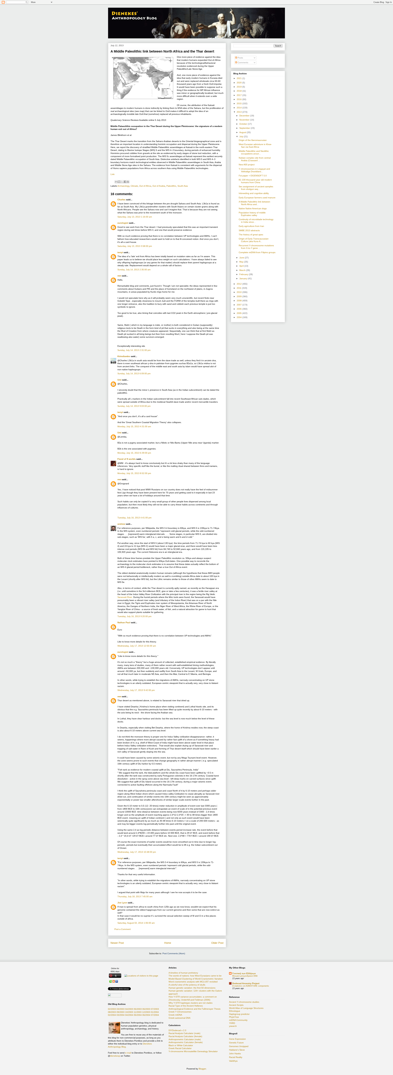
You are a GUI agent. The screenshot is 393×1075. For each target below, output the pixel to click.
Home (167, 942)
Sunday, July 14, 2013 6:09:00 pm (134, 373)
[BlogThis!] (119, 181)
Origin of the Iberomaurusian (253, 140)
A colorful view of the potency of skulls (187, 985)
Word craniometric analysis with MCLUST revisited (193, 981)
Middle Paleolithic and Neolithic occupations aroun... (254, 152)
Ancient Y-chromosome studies (244, 1002)
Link (113, 174)
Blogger (202, 1068)
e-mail (128, 1053)
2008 (239, 300)
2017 (239, 95)
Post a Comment (122, 929)
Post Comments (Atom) (173, 953)
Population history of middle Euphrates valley (252, 213)
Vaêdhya (233, 1061)
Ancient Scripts (236, 1005)
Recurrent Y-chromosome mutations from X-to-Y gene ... (256, 246)
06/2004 (146, 1015)
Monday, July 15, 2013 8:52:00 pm (134, 473)
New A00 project (247, 164)
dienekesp (115, 1056)
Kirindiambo (123, 356)
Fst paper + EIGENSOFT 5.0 (253, 175)
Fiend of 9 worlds (126, 459)
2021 (239, 78)
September (245, 128)
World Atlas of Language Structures (246, 1008)
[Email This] (116, 181)
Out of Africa (145, 186)
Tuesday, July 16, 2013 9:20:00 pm (134, 616)
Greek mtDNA (175, 1015)
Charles (121, 199)
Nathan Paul (123, 622)
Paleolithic (171, 186)
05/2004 (138, 1015)
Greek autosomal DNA (179, 1018)
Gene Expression (237, 1039)
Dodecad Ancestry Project (245, 983)
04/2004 (129, 1015)
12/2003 (146, 1012)
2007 (239, 304)
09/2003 (121, 1012)
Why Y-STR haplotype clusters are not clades (190, 1003)
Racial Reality (235, 1057)
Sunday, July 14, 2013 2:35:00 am (134, 269)
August (243, 132)
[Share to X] (122, 181)
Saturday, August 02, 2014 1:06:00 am (136, 923)
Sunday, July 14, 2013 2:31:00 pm (134, 350)
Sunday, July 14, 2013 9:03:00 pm (134, 406)
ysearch (233, 1026)
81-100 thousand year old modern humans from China (255, 181)
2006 (239, 309)
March (242, 270)
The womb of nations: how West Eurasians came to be (195, 975)
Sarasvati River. (125, 597)
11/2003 (138, 1012)
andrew (121, 524)
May (241, 261)
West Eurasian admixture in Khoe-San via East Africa (255, 145)
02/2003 (112, 1009)
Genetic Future (236, 1042)
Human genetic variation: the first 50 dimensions (192, 988)
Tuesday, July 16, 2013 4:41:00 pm (134, 517)
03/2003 (121, 1009)
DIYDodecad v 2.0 (177, 1030)
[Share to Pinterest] (127, 181)
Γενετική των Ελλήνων (244, 973)
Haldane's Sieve (237, 1050)
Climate (134, 186)
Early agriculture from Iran (251, 226)
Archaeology (123, 186)
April (241, 266)
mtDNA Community (238, 1020)
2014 (239, 107)
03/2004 (121, 1015)
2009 (239, 296)
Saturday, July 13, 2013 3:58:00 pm (134, 246)
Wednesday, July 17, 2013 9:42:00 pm (136, 690)
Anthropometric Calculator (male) (185, 1039)
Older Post (217, 942)
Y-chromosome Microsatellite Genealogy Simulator (193, 1051)
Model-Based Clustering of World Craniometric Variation (196, 979)
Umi (119, 380)
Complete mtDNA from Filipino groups (257, 252)
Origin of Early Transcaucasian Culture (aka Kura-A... (253, 240)
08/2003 (112, 1012)
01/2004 (155, 1012)
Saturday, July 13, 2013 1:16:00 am (134, 217)
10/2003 (129, 1012)
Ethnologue (234, 1011)
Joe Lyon (122, 902)
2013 (239, 112)
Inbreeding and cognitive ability (254, 193)
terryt (120, 252)
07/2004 (155, 1015)
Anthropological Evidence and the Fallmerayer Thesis (194, 1009)
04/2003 (129, 1009)
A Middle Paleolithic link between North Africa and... (254, 203)
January (243, 278)
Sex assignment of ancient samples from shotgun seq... (256, 187)
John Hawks (235, 1053)
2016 (239, 99)
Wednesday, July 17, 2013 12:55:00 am (136, 646)
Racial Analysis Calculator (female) (185, 1036)
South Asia (182, 186)
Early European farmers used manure (257, 197)
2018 (239, 91)
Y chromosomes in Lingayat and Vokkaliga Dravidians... (254, 170)
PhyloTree (234, 1017)
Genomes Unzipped (238, 1046)
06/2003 (146, 1009)
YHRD (232, 1023)
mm (119, 275)
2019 (239, 87)
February (244, 274)
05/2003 (138, 1009)
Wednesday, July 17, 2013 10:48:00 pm (136, 852)
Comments (242, 62)
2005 (239, 313)
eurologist (122, 223)
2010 (239, 292)
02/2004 (112, 1015)
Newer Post (117, 942)
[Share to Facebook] (124, 181)
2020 (239, 82)
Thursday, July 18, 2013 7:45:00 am (134, 896)
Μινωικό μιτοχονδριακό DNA (245, 976)
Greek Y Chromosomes (180, 1012)
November (244, 120)
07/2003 (155, 1009)
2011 (239, 288)
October (243, 124)
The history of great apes (251, 234)
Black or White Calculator (181, 1045)
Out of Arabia (158, 186)
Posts (240, 57)
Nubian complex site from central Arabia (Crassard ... (255, 159)
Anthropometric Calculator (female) (186, 1042)
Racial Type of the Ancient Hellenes (186, 1006)
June (242, 257)
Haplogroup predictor (239, 1014)
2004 (239, 317)
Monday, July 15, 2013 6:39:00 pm (134, 453)
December (244, 115)
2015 (239, 103)
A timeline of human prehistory (183, 973)
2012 (239, 284)
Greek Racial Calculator (180, 1048)
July (241, 136)
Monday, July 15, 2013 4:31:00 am (134, 426)
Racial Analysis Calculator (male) (184, 1033)
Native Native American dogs (253, 208)
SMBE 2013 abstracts (249, 230)
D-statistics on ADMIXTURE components (250, 986)
